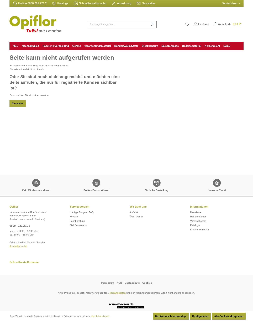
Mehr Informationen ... (101, 316)
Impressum (107, 282)
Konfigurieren (200, 316)
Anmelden (18, 103)
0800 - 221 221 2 (19, 225)
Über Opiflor (136, 216)
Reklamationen (198, 216)
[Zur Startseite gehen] (35, 23)
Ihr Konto (203, 24)
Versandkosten (198, 221)
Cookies (147, 282)
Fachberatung (77, 221)
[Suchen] (153, 24)
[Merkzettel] (187, 24)
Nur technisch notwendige (170, 316)
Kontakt (74, 216)
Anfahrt (134, 212)
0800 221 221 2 (37, 3)
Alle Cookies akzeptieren (228, 316)
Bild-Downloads (78, 225)
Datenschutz (132, 282)
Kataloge (62, 3)
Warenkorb (229, 24)
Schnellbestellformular (92, 3)
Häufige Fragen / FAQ (82, 212)
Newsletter (148, 3)
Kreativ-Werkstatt (199, 229)
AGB (119, 282)
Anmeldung (124, 3)
